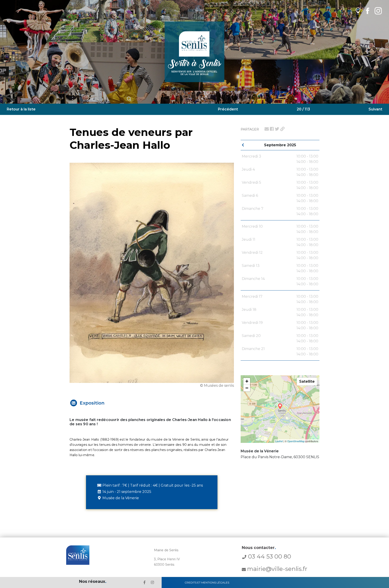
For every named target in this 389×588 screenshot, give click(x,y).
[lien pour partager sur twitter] (277, 129)
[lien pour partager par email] (267, 129)
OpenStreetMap (296, 441)
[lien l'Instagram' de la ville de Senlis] (152, 582)
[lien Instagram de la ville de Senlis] (378, 11)
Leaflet (279, 441)
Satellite (307, 381)
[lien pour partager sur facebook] (272, 129)
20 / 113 (303, 109)
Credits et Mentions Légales (207, 582)
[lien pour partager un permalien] (282, 129)
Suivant (375, 109)
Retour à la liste (21, 109)
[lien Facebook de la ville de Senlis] (367, 11)
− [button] (246, 388)
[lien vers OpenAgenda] (358, 11)
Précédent (228, 109)
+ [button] (246, 381)
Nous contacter (259, 547)
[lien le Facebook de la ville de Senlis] (144, 582)
